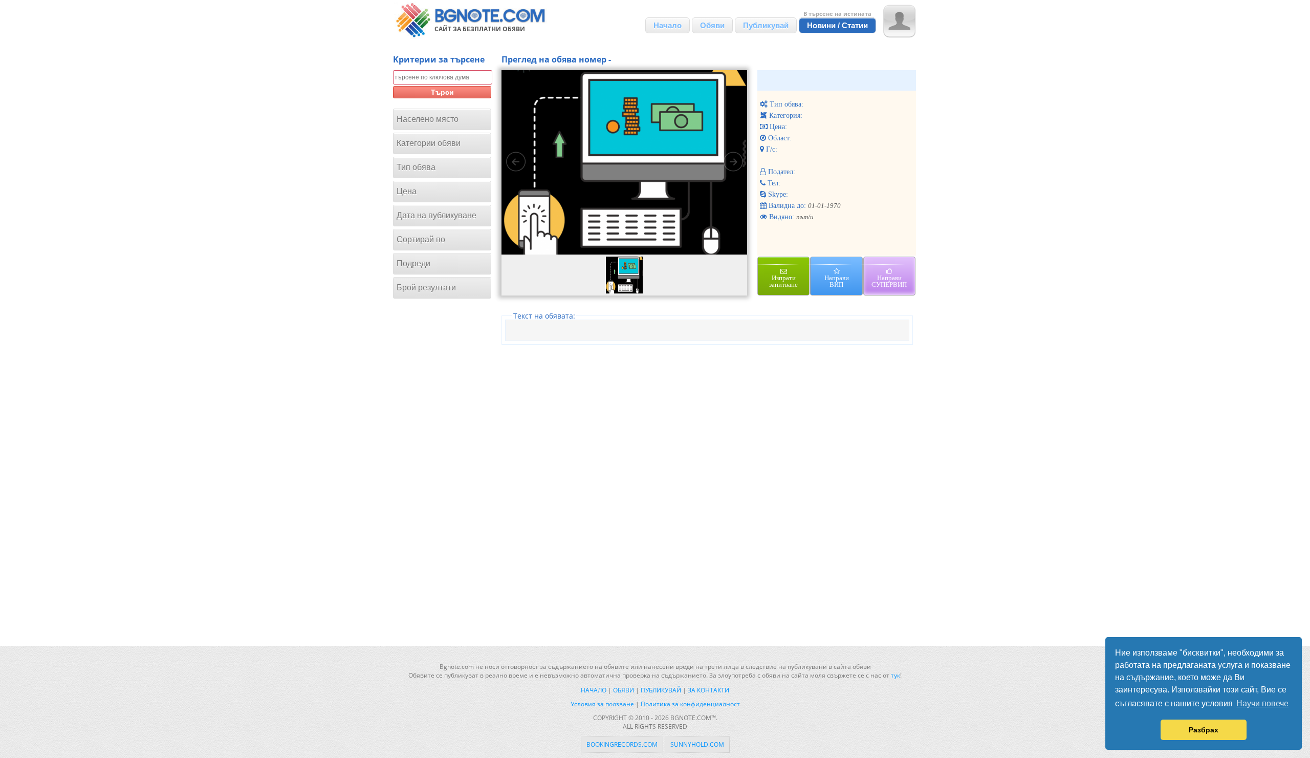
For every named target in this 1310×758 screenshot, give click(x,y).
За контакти (708, 690)
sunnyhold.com (697, 744)
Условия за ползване (602, 704)
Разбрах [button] (1203, 730)
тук (895, 675)
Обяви (712, 25)
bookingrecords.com (622, 744)
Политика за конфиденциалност (690, 704)
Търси (442, 92)
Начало (667, 25)
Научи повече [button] (1262, 703)
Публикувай (766, 25)
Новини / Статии (837, 25)
